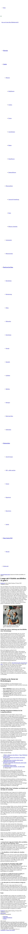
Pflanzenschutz (9, 253)
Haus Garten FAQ (8, 538)
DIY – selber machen (10, 470)
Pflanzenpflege (9, 186)
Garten (5, 64)
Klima (7, 307)
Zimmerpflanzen (12, 172)
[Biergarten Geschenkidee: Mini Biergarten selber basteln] (15, 761)
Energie (7, 348)
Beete (9, 213)
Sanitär (7, 524)
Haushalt (8, 362)
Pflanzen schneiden (12, 226)
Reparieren (8, 497)
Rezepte (7, 551)
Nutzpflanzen (11, 159)
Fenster (7, 483)
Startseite (2, 574)
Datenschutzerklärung (7, 917)
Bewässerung (9, 294)
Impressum (5, 916)
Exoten (10, 118)
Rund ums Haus (9, 416)
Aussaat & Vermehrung (13, 199)
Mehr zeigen (3, 913)
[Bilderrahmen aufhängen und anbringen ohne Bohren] (15, 756)
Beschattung (8, 280)
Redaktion (3, 583)
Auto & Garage (9, 456)
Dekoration (8, 321)
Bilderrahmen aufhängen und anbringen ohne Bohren (14, 757)
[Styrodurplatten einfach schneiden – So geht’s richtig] (9, 765)
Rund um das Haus (8, 267)
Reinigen (8, 402)
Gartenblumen (11, 131)
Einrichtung (8, 335)
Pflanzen (8, 77)
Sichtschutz (8, 429)
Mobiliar (8, 389)
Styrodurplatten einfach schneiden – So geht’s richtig (14, 766)
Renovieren (8, 511)
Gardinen (8, 375)
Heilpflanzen (11, 91)
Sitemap (4, 918)
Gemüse (10, 104)
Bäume (10, 145)
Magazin (5, 50)
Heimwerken (6, 443)
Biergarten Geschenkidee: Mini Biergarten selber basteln (14, 762)
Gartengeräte (9, 240)
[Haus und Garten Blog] (10, 35)
